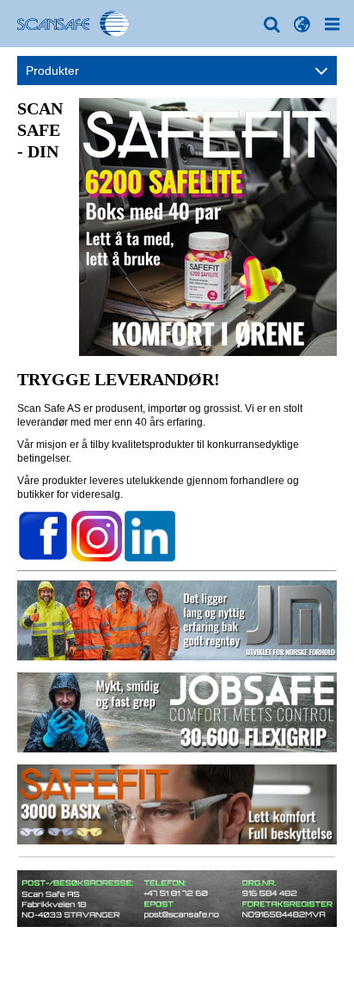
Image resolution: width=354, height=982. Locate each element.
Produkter (52, 70)
